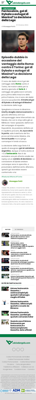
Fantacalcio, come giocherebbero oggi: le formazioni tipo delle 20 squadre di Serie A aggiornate (22, 245)
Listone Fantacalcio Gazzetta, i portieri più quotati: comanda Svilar (21, 314)
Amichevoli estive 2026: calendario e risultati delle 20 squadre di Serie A (21, 254)
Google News (7, 369)
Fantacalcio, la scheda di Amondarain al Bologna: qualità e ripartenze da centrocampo (22, 262)
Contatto (31, 369)
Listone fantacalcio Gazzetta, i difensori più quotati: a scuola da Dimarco (21, 304)
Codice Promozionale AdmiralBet (18, 357)
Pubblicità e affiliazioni (11, 367)
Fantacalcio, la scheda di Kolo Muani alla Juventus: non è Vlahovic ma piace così (21, 236)
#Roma (13, 177)
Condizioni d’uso (20, 369)
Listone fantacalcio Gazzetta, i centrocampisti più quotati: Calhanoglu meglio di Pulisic (20, 293)
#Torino (19, 177)
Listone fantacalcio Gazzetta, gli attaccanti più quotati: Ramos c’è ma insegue (23, 278)
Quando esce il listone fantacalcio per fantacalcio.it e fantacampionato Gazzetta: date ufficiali (21, 325)
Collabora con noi (27, 367)
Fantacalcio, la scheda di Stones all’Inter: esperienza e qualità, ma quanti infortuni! (22, 270)
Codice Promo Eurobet (10, 362)
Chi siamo (10, 364)
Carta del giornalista (23, 364)
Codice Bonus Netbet (28, 362)
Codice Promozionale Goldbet (19, 359)
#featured (6, 177)
